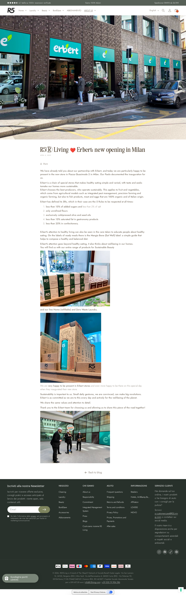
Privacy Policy (112, 512)
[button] (163, 10)
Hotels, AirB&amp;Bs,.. (140, 497)
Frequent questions (115, 491)
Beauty (61, 502)
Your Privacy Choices (97, 592)
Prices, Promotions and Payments (116, 519)
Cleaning (62, 491)
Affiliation (134, 502)
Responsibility (88, 497)
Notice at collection (80, 592)
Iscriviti (160, 311)
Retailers (134, 491)
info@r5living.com (92, 582)
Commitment (88, 502)
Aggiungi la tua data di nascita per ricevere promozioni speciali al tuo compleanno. (158, 298)
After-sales (111, 526)
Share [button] (45, 163)
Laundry (62, 497)
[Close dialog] (180, 269)
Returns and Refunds (115, 502)
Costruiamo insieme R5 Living (92, 528)
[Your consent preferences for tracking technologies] (181, 590)
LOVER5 (134, 507)
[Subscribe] (44, 509)
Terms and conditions (116, 507)
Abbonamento (64, 517)
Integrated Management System (92, 509)
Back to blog (95, 472)
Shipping (110, 497)
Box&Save (63, 507)
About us (86, 491)
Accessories (64, 512)
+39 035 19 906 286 (111, 582)
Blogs (85, 521)
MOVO (134, 512)
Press (85, 516)
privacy (33, 516)
